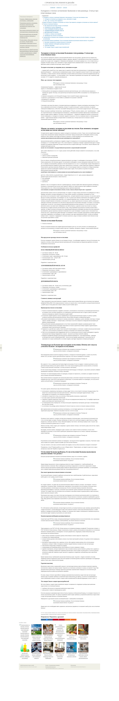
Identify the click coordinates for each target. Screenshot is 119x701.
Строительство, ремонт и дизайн (59, 2)
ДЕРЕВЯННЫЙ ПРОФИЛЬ (51, 32)
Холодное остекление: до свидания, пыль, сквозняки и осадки (60, 19)
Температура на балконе (61, 614)
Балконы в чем (54, 612)
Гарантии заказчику (49, 45)
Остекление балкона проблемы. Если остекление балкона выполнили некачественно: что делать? (68, 40)
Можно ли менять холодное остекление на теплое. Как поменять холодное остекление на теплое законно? (70, 22)
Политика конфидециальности (50, 666)
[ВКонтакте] (47, 619)
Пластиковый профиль (87, 612)
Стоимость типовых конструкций (53, 34)
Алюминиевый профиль (95, 612)
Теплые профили (79, 612)
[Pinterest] (59, 619)
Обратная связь (73, 665)
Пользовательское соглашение (54, 665)
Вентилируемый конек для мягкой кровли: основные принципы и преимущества (28, 36)
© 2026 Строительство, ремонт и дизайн (27, 665)
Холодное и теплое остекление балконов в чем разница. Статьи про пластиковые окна (65, 17)
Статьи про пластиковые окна (63, 612)
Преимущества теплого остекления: (54, 35)
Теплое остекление (48, 612)
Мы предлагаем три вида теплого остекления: (56, 25)
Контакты (47, 665)
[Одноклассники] (70, 619)
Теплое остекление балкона (50, 24)
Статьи (65, 7)
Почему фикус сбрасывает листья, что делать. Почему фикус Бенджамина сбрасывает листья (29, 41)
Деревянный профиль (45, 614)
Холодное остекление (72, 612)
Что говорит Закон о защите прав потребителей (57, 47)
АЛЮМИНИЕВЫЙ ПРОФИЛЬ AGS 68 (54, 30)
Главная (52, 7)
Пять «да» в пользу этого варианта (53, 20)
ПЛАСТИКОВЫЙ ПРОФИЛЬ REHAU (54, 29)
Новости (59, 7)
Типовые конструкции (53, 614)
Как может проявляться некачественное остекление (58, 42)
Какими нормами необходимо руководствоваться (57, 44)
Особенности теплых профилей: (53, 27)
